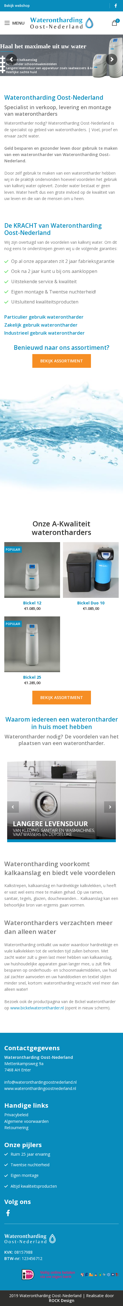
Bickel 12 (32, 603)
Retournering (16, 1127)
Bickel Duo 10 (90, 603)
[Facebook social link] (116, 5)
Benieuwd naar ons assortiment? (61, 348)
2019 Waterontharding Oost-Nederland (45, 1295)
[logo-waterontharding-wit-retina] (30, 1238)
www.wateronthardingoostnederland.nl (40, 1088)
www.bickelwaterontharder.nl (37, 1008)
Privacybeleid (16, 1114)
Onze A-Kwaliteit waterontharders (61, 528)
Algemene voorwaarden (26, 1121)
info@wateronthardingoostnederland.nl (40, 1082)
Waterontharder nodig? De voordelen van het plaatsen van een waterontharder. (62, 739)
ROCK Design (61, 1300)
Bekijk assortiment (61, 361)
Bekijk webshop (17, 5)
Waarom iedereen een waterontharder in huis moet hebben (61, 722)
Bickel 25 (32, 677)
